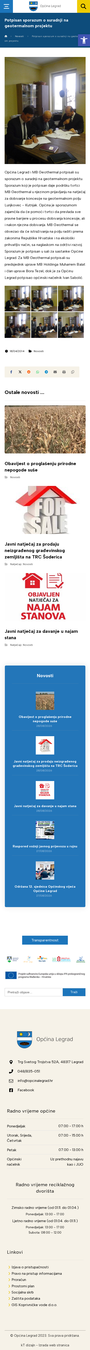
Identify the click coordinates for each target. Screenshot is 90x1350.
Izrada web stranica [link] (54, 1345)
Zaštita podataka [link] (26, 1298)
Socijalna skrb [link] (23, 1292)
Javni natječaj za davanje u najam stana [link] (45, 806)
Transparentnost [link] (45, 940)
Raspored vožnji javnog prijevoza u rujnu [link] (45, 846)
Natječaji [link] (15, 564)
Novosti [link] (39, 351)
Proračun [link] (19, 1279)
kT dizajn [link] (28, 1345)
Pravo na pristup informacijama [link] (37, 1273)
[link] (84, 40)
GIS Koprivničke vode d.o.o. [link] (34, 1305)
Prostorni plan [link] (23, 1286)
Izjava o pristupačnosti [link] (30, 1267)
